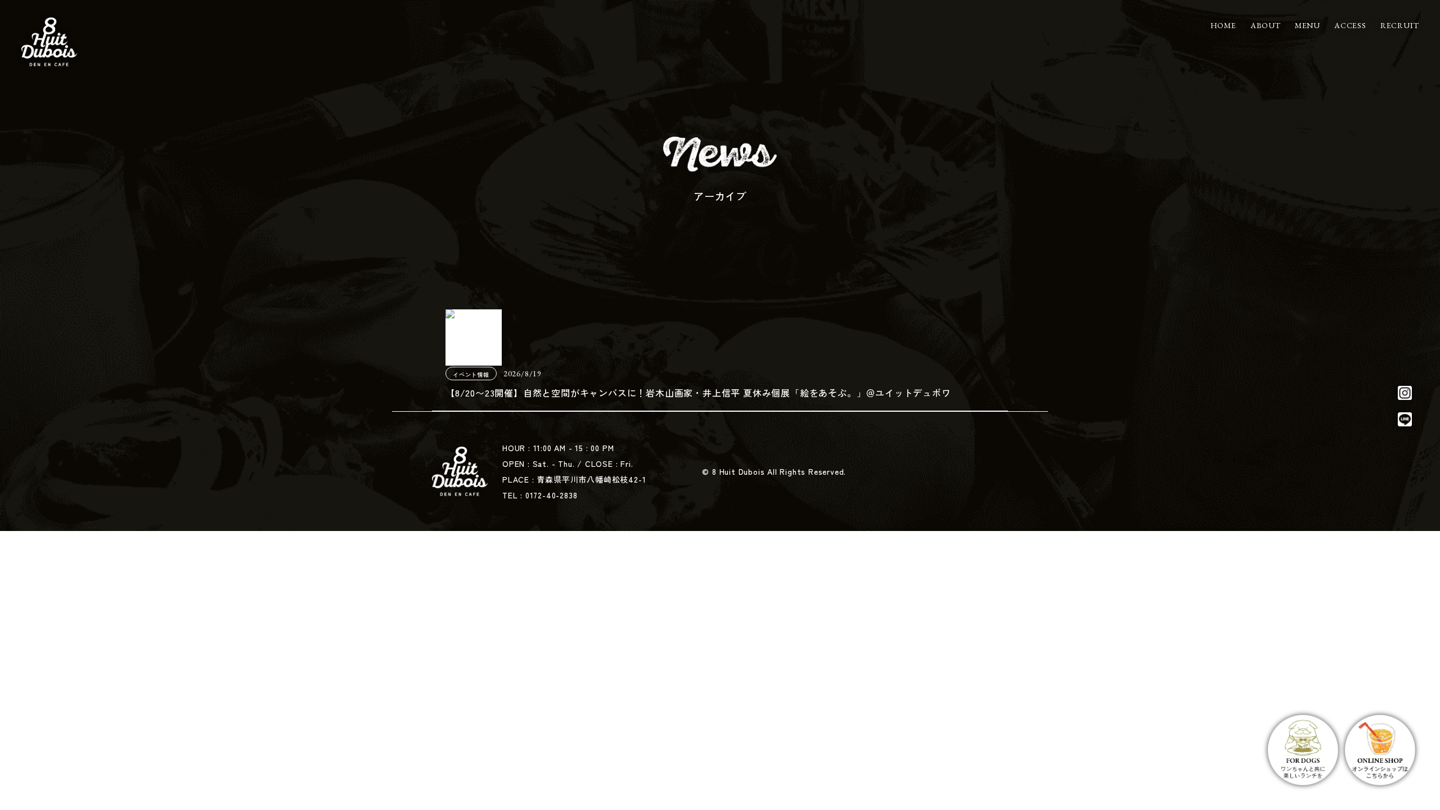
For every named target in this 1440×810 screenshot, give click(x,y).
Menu (1307, 25)
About (1265, 25)
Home (1223, 25)
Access (1350, 25)
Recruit (1399, 25)
